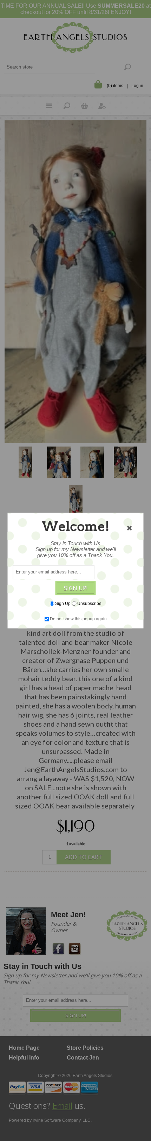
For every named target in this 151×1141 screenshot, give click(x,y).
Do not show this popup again (78, 618)
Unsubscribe (89, 603)
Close (130, 528)
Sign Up (63, 603)
